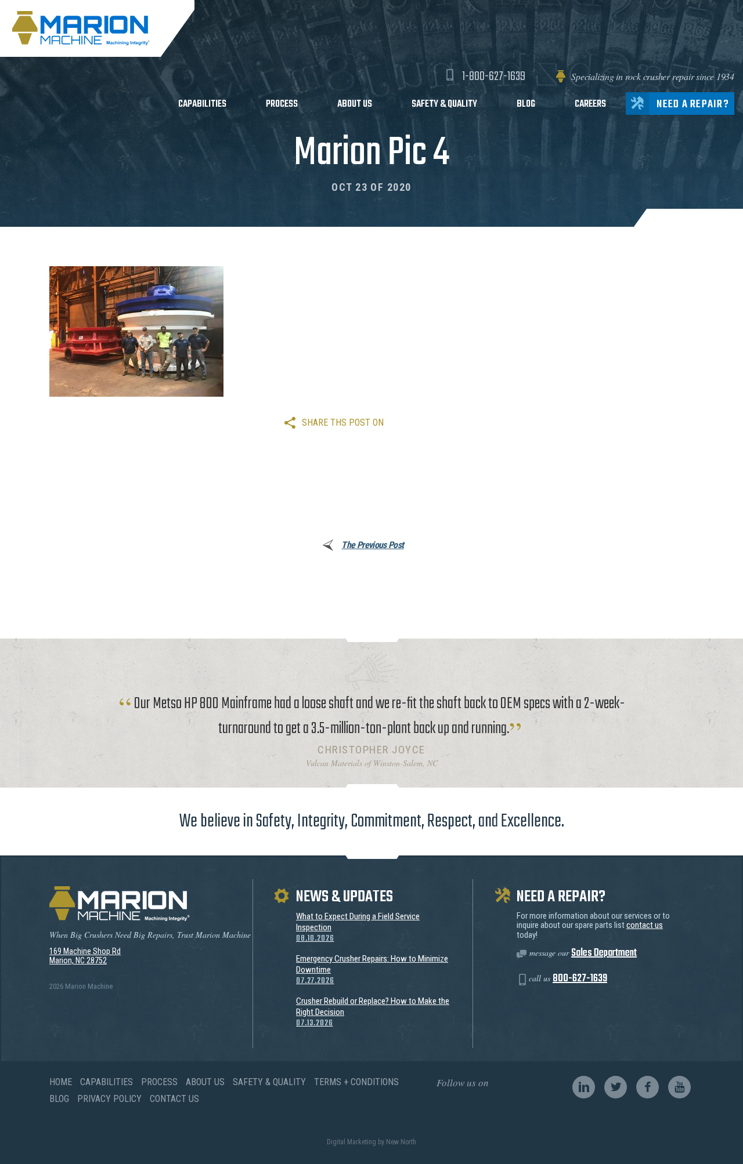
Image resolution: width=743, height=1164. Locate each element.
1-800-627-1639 (493, 76)
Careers (590, 104)
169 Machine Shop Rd (85, 951)
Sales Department (604, 953)
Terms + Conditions (356, 1081)
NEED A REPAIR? (693, 104)
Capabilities (202, 104)
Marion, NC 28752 (78, 960)
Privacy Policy (109, 1098)
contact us (644, 925)
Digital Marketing (351, 1142)
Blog (526, 104)
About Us (354, 104)
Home (60, 1081)
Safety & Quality (444, 104)
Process (282, 104)
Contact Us (174, 1098)
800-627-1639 (580, 978)
